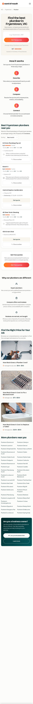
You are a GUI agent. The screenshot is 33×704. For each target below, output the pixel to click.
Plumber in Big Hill (22, 486)
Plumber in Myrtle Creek (23, 457)
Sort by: (3, 137)
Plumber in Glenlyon (23, 442)
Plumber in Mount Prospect (22, 490)
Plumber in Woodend (7, 486)
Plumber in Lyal (5, 466)
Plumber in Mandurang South (7, 471)
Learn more (16, 541)
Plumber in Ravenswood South (8, 453)
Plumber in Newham (22, 495)
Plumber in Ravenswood (8, 463)
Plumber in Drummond (7, 442)
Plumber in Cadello (22, 466)
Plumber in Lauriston (7, 445)
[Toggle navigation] (30, 4)
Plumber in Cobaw (22, 501)
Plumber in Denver (22, 445)
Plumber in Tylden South (8, 457)
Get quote (16, 200)
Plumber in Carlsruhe (23, 460)
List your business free (17, 535)
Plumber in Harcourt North (24, 448)
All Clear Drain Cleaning (11, 212)
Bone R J (5, 167)
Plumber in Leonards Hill (7, 480)
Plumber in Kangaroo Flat (8, 509)
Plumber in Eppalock (7, 506)
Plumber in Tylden (22, 452)
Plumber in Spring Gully (23, 512)
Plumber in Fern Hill (22, 463)
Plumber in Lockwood (7, 512)
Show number (17, 159)
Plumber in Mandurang (7, 495)
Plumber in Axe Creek (7, 483)
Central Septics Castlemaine (13, 190)
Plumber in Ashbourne (7, 489)
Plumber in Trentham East (24, 480)
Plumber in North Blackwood (21, 476)
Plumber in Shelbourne (23, 509)
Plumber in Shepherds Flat (8, 448)
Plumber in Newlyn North (24, 506)
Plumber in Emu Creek (23, 483)
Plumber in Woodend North (23, 471)
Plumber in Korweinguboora (6, 502)
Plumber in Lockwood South (7, 476)
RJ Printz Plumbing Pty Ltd (12, 143)
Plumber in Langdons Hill (8, 498)
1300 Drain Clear (8, 232)
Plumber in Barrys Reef (23, 498)
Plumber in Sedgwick (7, 460)
